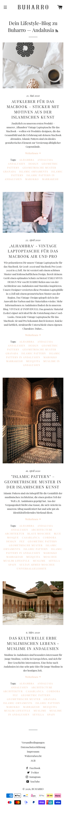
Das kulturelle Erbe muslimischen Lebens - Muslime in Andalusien (33, 643)
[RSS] (56, 31)
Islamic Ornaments (33, 171)
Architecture (41, 529)
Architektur (14, 533)
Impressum (33, 751)
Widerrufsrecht (33, 756)
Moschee (50, 556)
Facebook (34, 768)
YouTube (35, 781)
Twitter (34, 772)
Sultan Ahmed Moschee (37, 564)
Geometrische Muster (39, 167)
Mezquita (33, 361)
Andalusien (16, 163)
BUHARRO (37, 789)
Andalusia (45, 159)
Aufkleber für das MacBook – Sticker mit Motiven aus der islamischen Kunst (33, 109)
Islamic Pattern (33, 353)
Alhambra (26, 159)
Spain (12, 564)
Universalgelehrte (31, 568)
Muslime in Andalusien (41, 363)
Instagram (34, 777)
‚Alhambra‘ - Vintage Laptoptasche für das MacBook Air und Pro (33, 251)
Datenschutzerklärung (33, 747)
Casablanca (31, 537)
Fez (22, 541)
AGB (33, 760)
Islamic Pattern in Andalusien (33, 355)
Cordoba (49, 537)
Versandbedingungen (33, 742)
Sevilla (54, 560)
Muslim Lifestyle (16, 560)
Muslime (39, 560)
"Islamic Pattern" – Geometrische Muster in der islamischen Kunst (32, 481)
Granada (9, 171)
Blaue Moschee (39, 533)
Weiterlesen (32, 153)
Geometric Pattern (42, 541)
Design (34, 163)
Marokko (32, 179)
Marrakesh (50, 179)
